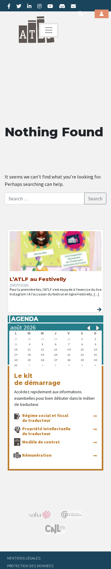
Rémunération (36, 455)
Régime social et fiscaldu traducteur (45, 418)
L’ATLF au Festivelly (38, 279)
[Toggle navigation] (49, 30)
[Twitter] (18, 6)
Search (95, 198)
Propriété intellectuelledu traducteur (46, 431)
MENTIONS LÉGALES (23, 557)
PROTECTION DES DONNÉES (30, 565)
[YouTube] (50, 6)
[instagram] (39, 6)
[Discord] (62, 6)
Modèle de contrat (41, 442)
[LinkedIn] (29, 6)
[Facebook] (8, 6)
